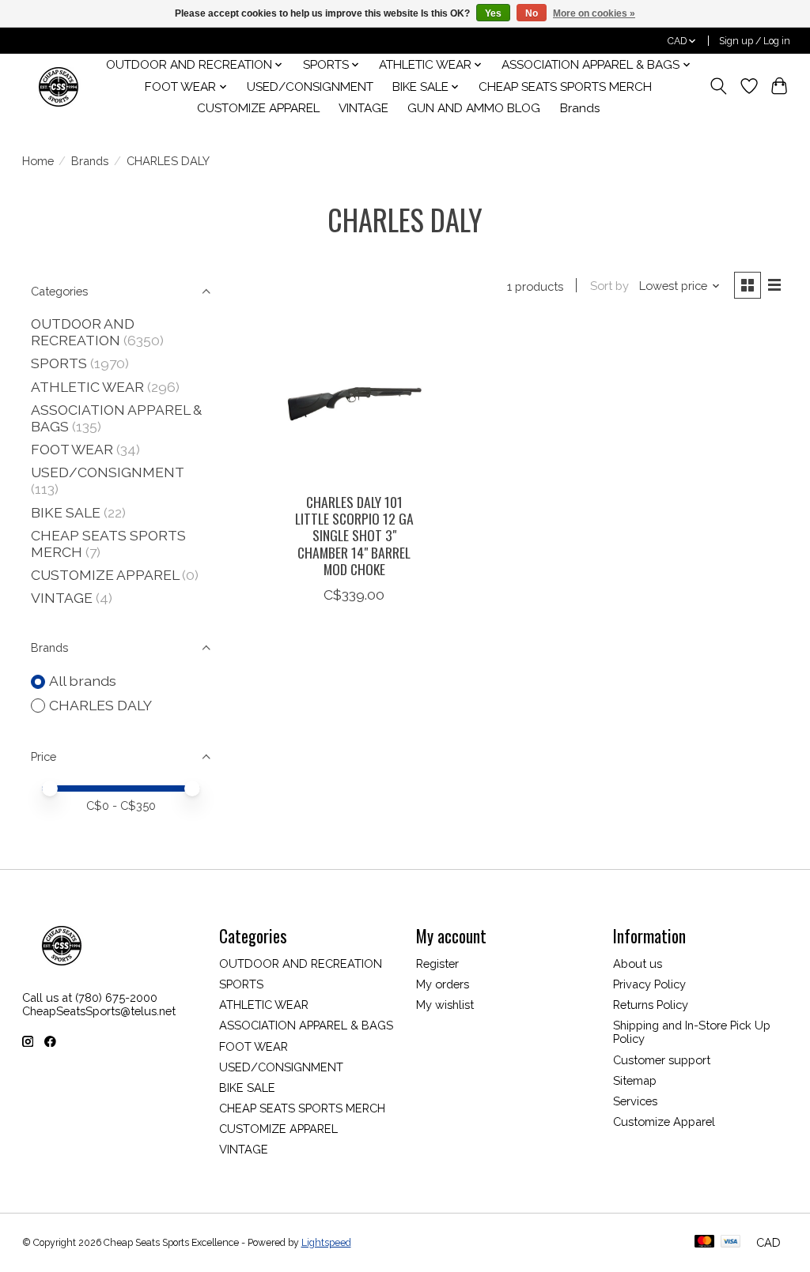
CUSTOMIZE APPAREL (258, 108)
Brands (580, 108)
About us (637, 963)
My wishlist (445, 1004)
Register (437, 963)
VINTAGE (363, 108)
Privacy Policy (649, 984)
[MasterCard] (705, 1242)
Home (38, 160)
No (531, 13)
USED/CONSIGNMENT (310, 87)
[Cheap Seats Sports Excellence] (58, 86)
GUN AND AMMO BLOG (473, 108)
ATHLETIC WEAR (87, 386)
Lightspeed (326, 1242)
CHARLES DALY (100, 705)
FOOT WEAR (72, 449)
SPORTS (59, 363)
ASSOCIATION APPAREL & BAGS (306, 1025)
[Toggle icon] (717, 86)
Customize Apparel (664, 1121)
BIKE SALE (65, 512)
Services (635, 1101)
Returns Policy (650, 1004)
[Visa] (731, 1242)
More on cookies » (594, 13)
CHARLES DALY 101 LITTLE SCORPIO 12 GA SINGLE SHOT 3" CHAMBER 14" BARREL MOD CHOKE (354, 534)
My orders (442, 984)
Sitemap (635, 1080)
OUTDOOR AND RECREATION (82, 331)
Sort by (609, 285)
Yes (493, 13)
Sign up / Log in (754, 41)
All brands (82, 680)
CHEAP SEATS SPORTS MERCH (565, 87)
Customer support (661, 1060)
